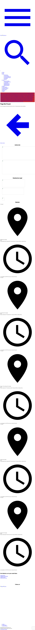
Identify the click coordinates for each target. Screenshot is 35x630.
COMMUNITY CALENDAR (4, 576)
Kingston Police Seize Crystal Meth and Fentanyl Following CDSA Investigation (18, 95)
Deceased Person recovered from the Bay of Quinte (22, 94)
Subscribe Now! (2, 575)
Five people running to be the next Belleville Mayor (11, 99)
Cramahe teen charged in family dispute (25, 99)
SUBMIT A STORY (3, 577)
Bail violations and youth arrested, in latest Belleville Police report (16, 100)
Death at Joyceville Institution (26, 97)
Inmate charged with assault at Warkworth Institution (14, 97)
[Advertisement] (7, 594)
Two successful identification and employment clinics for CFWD (19, 93)
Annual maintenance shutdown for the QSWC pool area (20, 98)
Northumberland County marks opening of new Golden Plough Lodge (13, 101)
